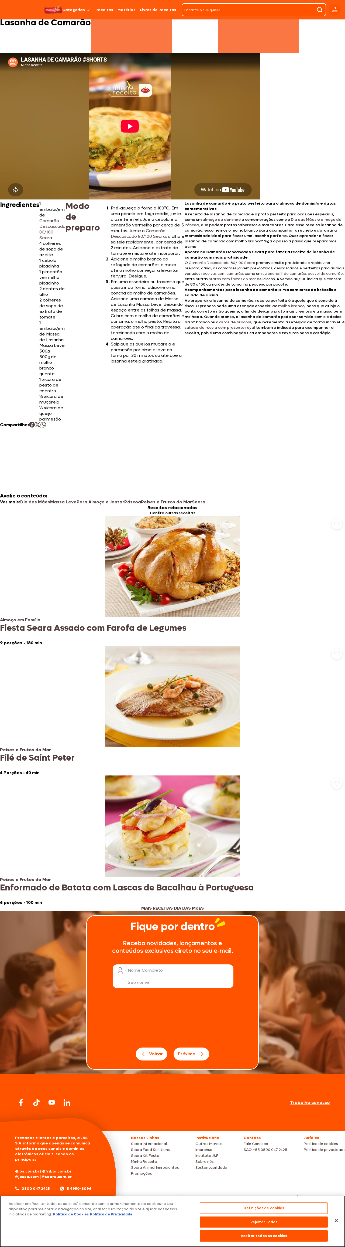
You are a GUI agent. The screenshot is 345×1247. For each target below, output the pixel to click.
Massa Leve (63, 502)
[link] (172, 581)
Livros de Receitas (158, 9)
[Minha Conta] (335, 10)
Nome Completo (145, 970)
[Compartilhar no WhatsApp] (43, 425)
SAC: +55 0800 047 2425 (265, 1149)
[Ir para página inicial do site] (172, 1120)
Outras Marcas (209, 1143)
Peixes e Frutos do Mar (166, 502)
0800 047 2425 (36, 1188)
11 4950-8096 (79, 1188)
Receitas (104, 9)
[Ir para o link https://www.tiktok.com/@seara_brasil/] (36, 1102)
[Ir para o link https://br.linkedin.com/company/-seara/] (67, 1102)
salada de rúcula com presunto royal (220, 327)
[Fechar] (336, 1221)
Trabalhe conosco (310, 1102)
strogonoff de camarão (284, 273)
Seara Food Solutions (150, 1149)
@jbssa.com (27, 1176)
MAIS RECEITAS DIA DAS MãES (172, 908)
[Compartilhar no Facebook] (32, 425)
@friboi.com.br (56, 1171)
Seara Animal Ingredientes (155, 1167)
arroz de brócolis (234, 322)
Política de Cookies (71, 1214)
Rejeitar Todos (264, 1222)
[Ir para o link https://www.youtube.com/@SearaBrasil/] (52, 1102)
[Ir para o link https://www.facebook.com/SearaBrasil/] (21, 1102)
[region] (172, 1221)
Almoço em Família (20, 620)
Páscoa (132, 502)
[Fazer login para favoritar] (337, 524)
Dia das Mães (303, 219)
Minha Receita (144, 1161)
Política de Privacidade (111, 1214)
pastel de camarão (325, 273)
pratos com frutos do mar (232, 279)
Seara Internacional (149, 1143)
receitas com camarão (222, 273)
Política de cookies (321, 1143)
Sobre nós (204, 1161)
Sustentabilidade (211, 1167)
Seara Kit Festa (145, 1155)
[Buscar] (319, 9)
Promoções (141, 1173)
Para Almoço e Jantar (100, 502)
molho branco (291, 306)
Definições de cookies (264, 1208)
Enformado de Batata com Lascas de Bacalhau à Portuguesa (127, 887)
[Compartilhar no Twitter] (37, 425)
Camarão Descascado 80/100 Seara (52, 229)
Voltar (156, 1054)
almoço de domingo (221, 219)
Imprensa (203, 1149)
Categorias (73, 9)
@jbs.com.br (27, 1171)
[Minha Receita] (21, 10)
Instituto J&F (206, 1155)
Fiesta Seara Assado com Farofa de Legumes (93, 628)
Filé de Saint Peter (37, 758)
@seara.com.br (57, 1176)
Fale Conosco (256, 1143)
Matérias (127, 9)
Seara (198, 502)
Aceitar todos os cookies (264, 1236)
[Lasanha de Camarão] (53, 10)
